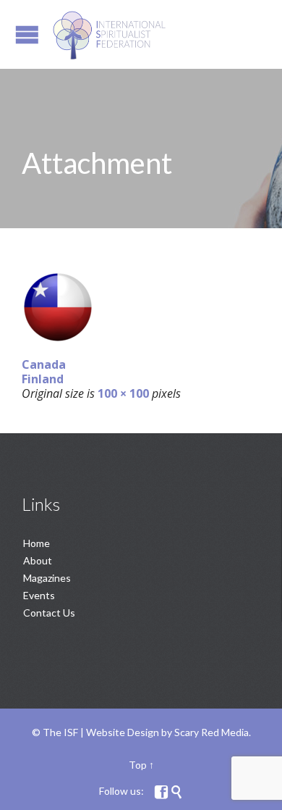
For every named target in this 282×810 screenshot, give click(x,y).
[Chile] (141, 307)
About (37, 560)
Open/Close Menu (27, 34)
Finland (43, 379)
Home (36, 543)
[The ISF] (109, 34)
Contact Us (49, 612)
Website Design (122, 732)
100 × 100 (123, 393)
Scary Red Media (211, 732)
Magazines (47, 578)
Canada (44, 364)
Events (39, 595)
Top (138, 765)
